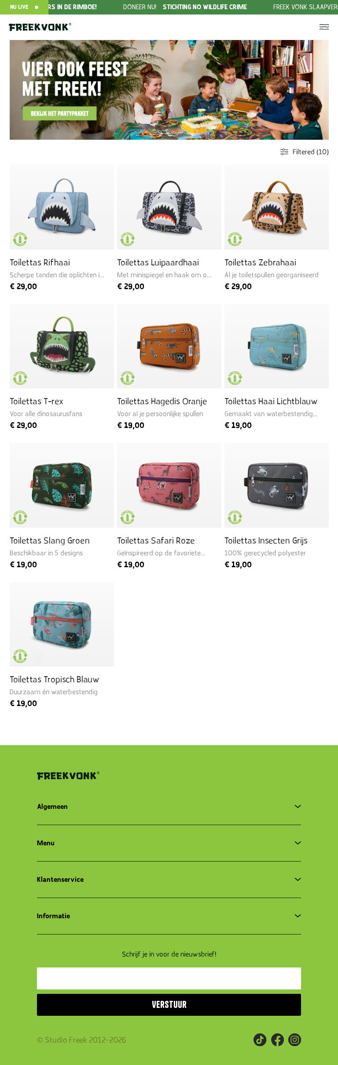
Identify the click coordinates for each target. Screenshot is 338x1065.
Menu (46, 843)
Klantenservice (60, 879)
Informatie (53, 916)
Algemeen (52, 806)
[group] (169, 7)
